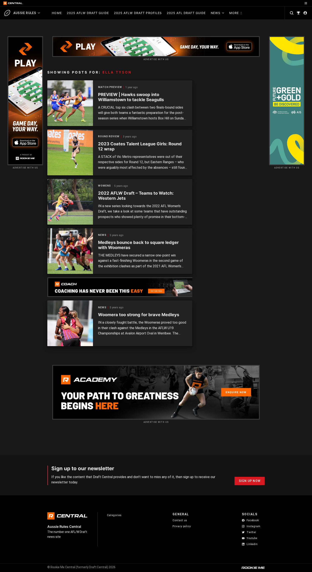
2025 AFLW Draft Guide (88, 13)
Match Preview (110, 87)
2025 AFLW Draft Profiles (138, 13)
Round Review (108, 136)
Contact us (180, 520)
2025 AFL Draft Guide (186, 13)
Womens (104, 185)
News (215, 13)
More (234, 13)
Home (57, 13)
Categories (114, 515)
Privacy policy (182, 526)
